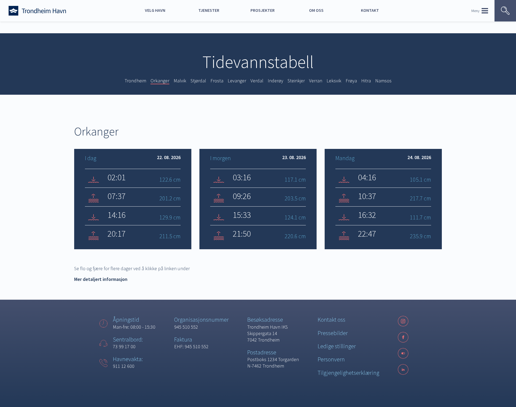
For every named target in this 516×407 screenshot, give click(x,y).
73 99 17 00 (124, 346)
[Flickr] (403, 353)
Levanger (237, 81)
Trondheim (135, 81)
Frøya (351, 81)
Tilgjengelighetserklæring (348, 372)
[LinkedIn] (403, 369)
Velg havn (155, 10)
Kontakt (370, 10)
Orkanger (159, 81)
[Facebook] (403, 337)
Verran (315, 81)
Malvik (180, 81)
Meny (475, 10)
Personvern (331, 359)
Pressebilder (333, 333)
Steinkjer (296, 81)
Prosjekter (262, 10)
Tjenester (208, 10)
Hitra (366, 81)
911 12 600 (123, 366)
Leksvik (334, 81)
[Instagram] (403, 321)
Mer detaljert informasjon (100, 279)
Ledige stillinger (337, 346)
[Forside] (49, 11)
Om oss (316, 10)
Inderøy (275, 81)
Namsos (383, 81)
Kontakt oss (331, 319)
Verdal (256, 81)
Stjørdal (198, 81)
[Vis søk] (505, 10)
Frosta (216, 81)
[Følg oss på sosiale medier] (403, 353)
